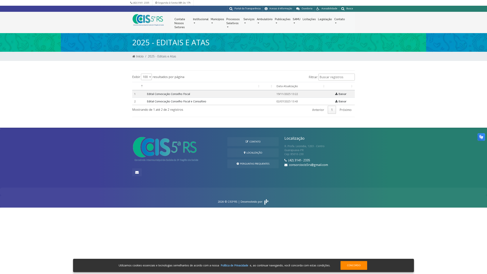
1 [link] (332, 110)
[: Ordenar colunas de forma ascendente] (203, 86)
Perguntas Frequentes (254, 163)
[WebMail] (137, 172)
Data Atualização (287, 86)
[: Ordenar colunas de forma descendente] (138, 86)
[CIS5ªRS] (148, 20)
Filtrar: (313, 77)
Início (139, 56)
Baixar (342, 94)
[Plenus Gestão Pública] (266, 201)
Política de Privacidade (234, 265)
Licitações (309, 19)
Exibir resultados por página (158, 77)
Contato (254, 141)
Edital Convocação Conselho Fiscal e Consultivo (176, 101)
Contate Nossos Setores (179, 23)
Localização (253, 152)
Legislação (325, 19)
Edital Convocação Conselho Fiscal (168, 94)
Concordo (354, 265)
